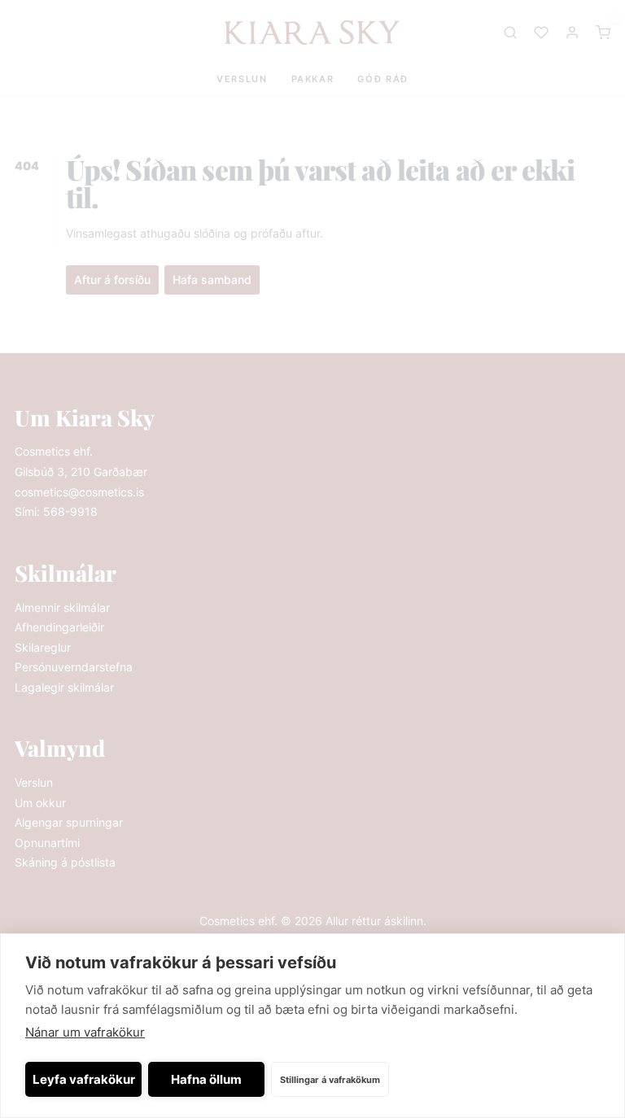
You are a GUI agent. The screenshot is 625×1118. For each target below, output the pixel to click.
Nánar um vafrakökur (85, 1032)
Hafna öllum (206, 1079)
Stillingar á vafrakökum (330, 1079)
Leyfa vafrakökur (84, 1079)
